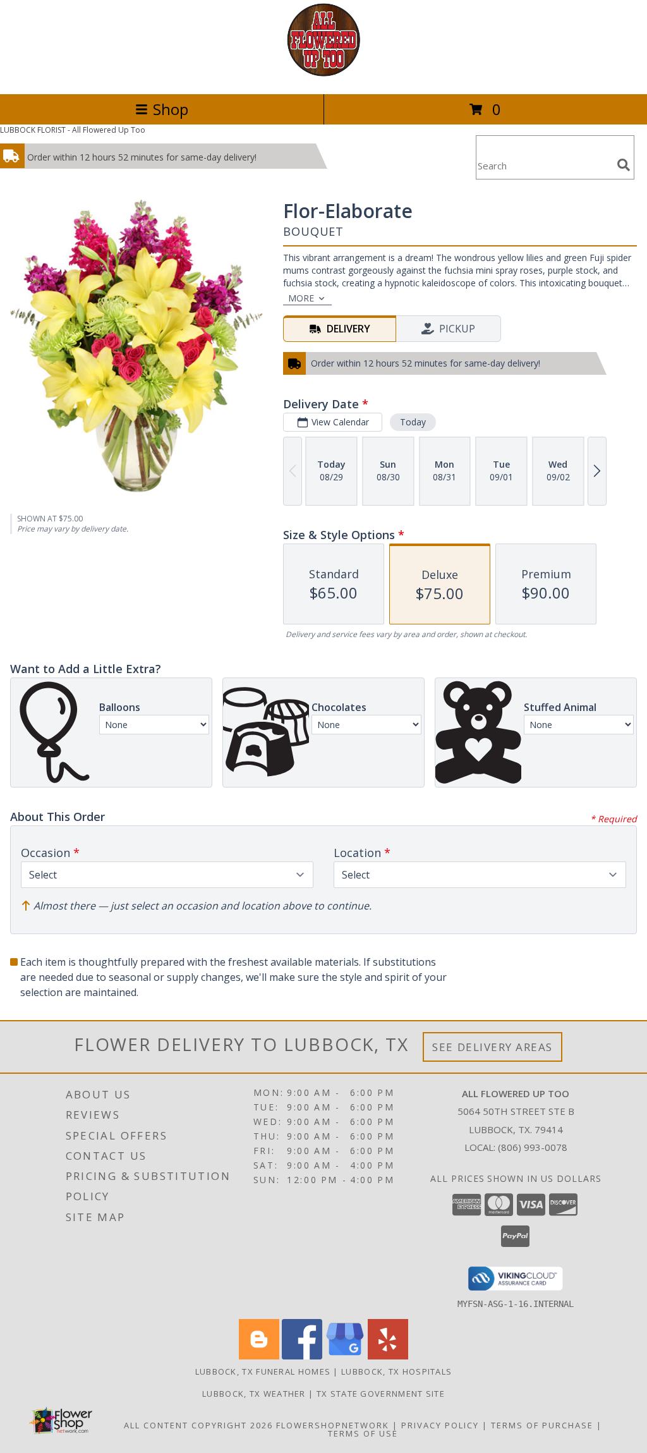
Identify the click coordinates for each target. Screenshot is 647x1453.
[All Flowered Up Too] (323, 76)
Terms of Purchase (542, 1425)
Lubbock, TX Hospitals (396, 1371)
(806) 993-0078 (532, 1147)
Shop (170, 109)
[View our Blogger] (259, 1356)
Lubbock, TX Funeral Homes (263, 1371)
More (301, 298)
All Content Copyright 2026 (198, 1425)
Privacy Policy (440, 1425)
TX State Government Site (381, 1393)
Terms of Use (363, 1433)
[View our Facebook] (302, 1356)
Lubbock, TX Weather (254, 1393)
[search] (624, 165)
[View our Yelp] (388, 1356)
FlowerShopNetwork (332, 1425)
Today (413, 422)
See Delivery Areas (492, 1047)
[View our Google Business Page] (345, 1356)
